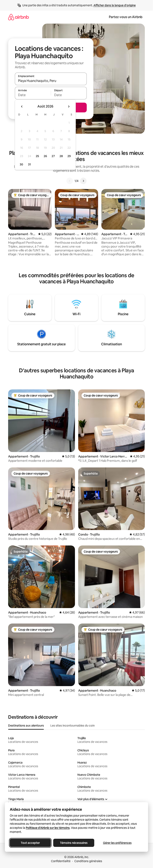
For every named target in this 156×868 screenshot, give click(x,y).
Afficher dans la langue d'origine (114, 5)
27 (53, 156)
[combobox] (50, 80)
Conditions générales (88, 861)
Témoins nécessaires (74, 843)
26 (45, 156)
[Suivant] (83, 181)
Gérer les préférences (117, 843)
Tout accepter (30, 843)
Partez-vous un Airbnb (125, 17)
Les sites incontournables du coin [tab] (72, 725)
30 (21, 164)
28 (61, 156)
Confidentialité (60, 861)
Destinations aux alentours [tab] (26, 725)
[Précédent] (69, 181)
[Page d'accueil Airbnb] (18, 17)
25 (37, 156)
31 (29, 164)
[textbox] (33, 94)
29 (69, 156)
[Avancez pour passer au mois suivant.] (68, 106)
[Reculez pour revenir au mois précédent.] (22, 106)
